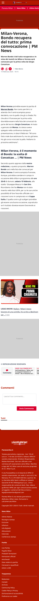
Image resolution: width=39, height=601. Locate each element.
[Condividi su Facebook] (6, 68)
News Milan (21, 8)
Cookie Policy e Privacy (10, 591)
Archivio (5, 585)
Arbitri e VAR (6, 568)
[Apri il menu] (3, 2)
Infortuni (5, 525)
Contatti (4, 582)
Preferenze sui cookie (9, 596)
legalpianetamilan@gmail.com (13, 492)
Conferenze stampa (9, 537)
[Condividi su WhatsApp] (2, 68)
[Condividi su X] (10, 68)
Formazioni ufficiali (8, 556)
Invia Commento (26, 408)
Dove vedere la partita (10, 562)
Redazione (5, 579)
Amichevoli (6, 559)
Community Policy (8, 588)
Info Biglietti (6, 528)
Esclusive (5, 522)
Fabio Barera (19, 69)
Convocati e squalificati (10, 565)
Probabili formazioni (9, 554)
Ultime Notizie (7, 517)
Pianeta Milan (7, 8)
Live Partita (6, 548)
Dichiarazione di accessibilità (12, 593)
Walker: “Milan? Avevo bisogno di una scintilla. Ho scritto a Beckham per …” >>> (19, 312)
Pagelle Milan (7, 551)
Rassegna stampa (8, 520)
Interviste (5, 534)
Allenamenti (6, 531)
